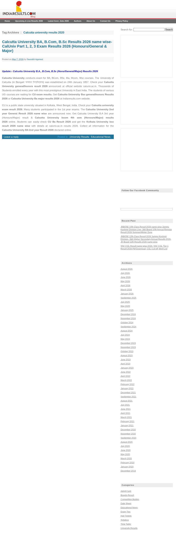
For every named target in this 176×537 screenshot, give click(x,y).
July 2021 (125, 405)
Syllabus (125, 520)
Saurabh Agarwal (35, 59)
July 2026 (125, 273)
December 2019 (128, 471)
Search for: (127, 29)
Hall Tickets (126, 516)
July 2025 (125, 302)
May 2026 (125, 281)
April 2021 (125, 413)
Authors (77, 21)
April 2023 (125, 364)
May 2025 (125, 306)
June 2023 (126, 360)
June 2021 (126, 409)
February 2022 (127, 384)
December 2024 (128, 314)
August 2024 (127, 331)
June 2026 (126, 277)
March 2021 (126, 417)
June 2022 (126, 372)
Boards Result (127, 495)
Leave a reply (11, 136)
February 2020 (127, 462)
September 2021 (128, 397)
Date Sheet (126, 503)
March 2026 (126, 289)
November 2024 (128, 318)
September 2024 (128, 327)
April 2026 (125, 285)
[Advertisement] (146, 56)
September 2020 (128, 438)
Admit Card (126, 491)
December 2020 (128, 430)
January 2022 (127, 388)
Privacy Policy (122, 21)
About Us (90, 21)
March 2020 (126, 458)
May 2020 (125, 454)
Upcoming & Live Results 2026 (29, 21)
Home (7, 21)
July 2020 (125, 446)
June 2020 (126, 450)
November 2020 (128, 434)
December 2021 (128, 392)
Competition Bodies (130, 499)
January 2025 (127, 310)
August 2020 (127, 442)
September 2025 (128, 298)
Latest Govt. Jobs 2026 (58, 21)
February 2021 (127, 421)
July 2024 (125, 335)
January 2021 (127, 425)
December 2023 (128, 343)
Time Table (126, 524)
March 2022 (126, 380)
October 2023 (127, 351)
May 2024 (125, 339)
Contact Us (105, 21)
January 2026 (127, 294)
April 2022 (125, 376)
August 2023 (127, 355)
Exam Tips (125, 512)
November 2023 (128, 347)
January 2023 (127, 368)
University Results (79, 136)
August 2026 (127, 269)
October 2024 (127, 322)
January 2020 (127, 467)
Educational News (100, 136)
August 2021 (127, 401)
